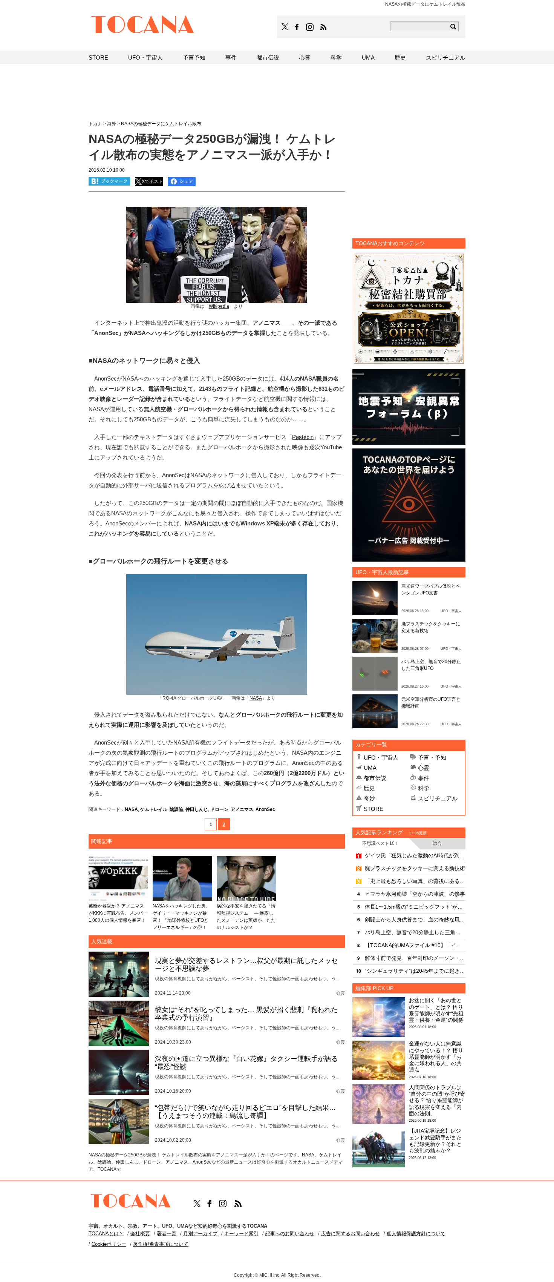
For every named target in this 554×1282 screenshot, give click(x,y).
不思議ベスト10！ (380, 843)
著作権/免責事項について (160, 1244)
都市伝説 (375, 778)
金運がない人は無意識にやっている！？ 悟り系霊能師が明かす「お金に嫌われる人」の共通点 (436, 1057)
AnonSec (265, 809)
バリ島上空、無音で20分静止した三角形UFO (415, 932)
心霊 (423, 768)
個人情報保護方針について (416, 1233)
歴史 (369, 788)
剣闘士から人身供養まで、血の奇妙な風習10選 (415, 920)
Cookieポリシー (109, 1244)
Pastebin (303, 437)
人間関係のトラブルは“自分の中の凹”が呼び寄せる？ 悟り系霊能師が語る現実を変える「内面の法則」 (437, 1100)
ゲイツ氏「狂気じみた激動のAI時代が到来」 (415, 855)
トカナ (95, 123)
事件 (423, 778)
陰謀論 (176, 809)
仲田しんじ (196, 809)
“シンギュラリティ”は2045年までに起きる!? (415, 971)
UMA (370, 768)
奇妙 (369, 798)
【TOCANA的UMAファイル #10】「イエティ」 (415, 945)
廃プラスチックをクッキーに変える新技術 (415, 868)
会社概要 (140, 1233)
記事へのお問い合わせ (289, 1233)
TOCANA (143, 26)
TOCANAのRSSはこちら (323, 27)
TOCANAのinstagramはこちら (310, 27)
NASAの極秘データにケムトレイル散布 (161, 123)
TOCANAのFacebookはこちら (297, 27)
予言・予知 (432, 757)
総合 (437, 843)
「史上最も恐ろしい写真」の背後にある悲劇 (415, 881)
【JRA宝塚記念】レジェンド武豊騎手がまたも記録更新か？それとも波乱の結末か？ (435, 1140)
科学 (423, 788)
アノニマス (242, 809)
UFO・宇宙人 (381, 757)
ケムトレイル (153, 809)
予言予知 (194, 57)
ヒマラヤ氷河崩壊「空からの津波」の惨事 (415, 894)
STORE (373, 809)
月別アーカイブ (200, 1233)
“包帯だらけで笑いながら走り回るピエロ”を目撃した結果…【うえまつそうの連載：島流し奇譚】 (245, 1112)
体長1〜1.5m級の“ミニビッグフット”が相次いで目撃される (415, 907)
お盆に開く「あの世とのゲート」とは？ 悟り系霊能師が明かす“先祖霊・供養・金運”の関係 (436, 1010)
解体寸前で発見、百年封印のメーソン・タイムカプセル (415, 958)
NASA (131, 809)
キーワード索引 (241, 1233)
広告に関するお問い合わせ (350, 1233)
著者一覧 (166, 1233)
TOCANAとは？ (106, 1233)
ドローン (219, 809)
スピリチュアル (438, 798)
